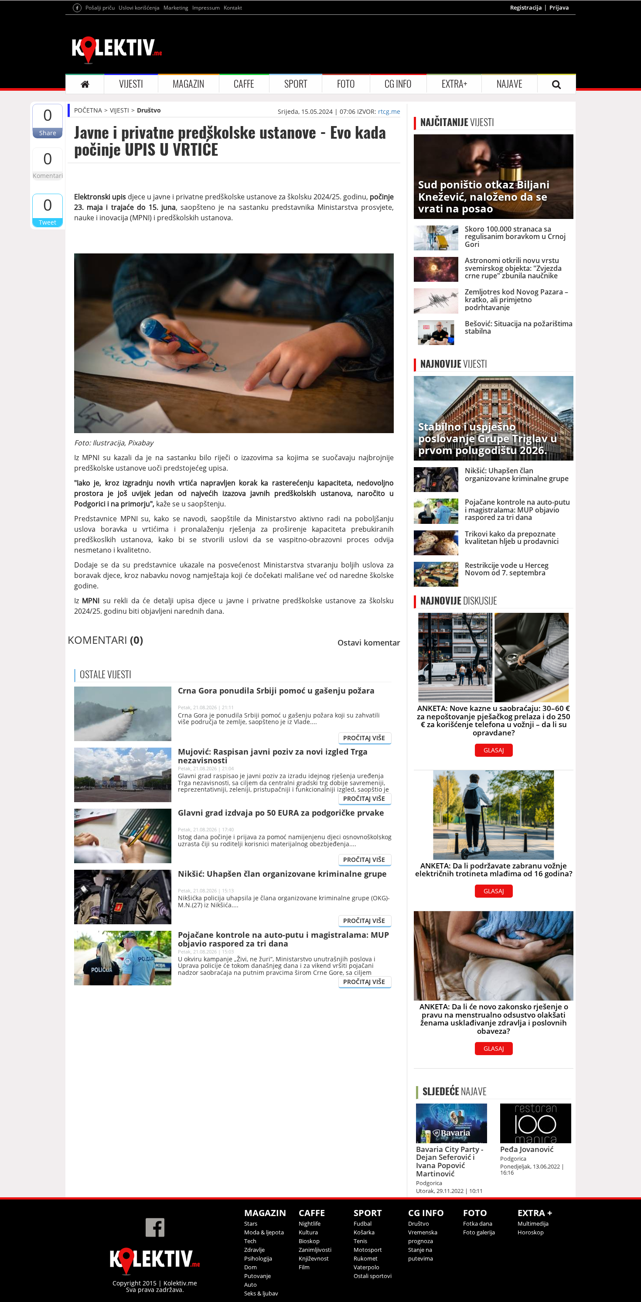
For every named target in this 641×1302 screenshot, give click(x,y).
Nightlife (309, 1223)
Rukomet (366, 1258)
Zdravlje (254, 1250)
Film (304, 1267)
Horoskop (531, 1232)
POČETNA (88, 110)
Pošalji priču (100, 7)
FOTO (346, 83)
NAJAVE (509, 83)
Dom (250, 1267)
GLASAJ (494, 750)
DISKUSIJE (458, 600)
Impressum (206, 7)
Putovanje (257, 1276)
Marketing (176, 7)
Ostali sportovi (373, 1276)
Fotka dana (477, 1223)
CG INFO (398, 83)
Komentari (47, 175)
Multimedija (533, 1223)
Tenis (360, 1241)
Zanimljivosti (315, 1250)
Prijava (559, 7)
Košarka (364, 1232)
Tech (250, 1241)
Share (47, 133)
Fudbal (363, 1223)
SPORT (295, 83)
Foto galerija (479, 1232)
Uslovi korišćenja (139, 7)
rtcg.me (389, 111)
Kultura (308, 1232)
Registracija (526, 7)
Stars (250, 1223)
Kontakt (233, 7)
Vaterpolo (366, 1267)
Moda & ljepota (264, 1232)
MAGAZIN (188, 83)
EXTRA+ (454, 83)
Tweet (47, 222)
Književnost (314, 1258)
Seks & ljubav (261, 1293)
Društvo (149, 110)
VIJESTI (131, 83)
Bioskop (309, 1241)
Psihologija (258, 1258)
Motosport (368, 1250)
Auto (250, 1284)
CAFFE (244, 83)
